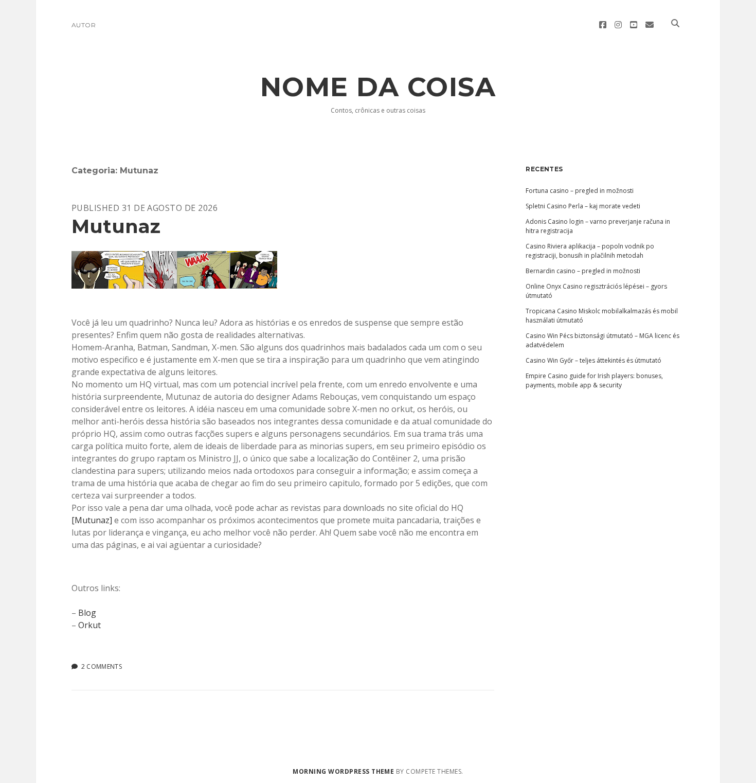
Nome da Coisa (378, 87)
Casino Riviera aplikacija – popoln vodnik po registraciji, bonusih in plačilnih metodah (590, 251)
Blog (87, 612)
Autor (83, 25)
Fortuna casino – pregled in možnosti (580, 190)
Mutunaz (115, 226)
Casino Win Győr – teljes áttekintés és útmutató (593, 360)
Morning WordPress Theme (343, 771)
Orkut (89, 625)
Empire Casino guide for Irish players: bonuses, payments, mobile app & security (594, 380)
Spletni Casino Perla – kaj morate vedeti (583, 206)
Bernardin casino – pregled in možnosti (583, 270)
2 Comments (101, 666)
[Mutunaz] (91, 520)
